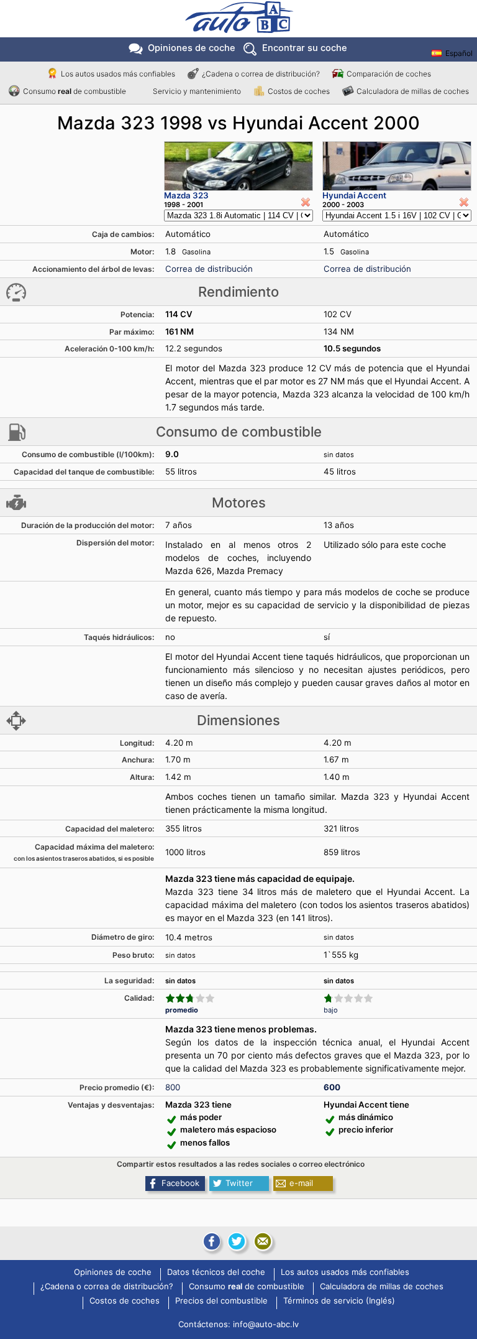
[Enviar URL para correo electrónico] (263, 1241)
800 (172, 1087)
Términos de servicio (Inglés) (339, 1301)
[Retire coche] (306, 202)
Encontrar (304, 47)
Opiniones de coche (113, 1272)
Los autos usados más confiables (118, 73)
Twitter (239, 1183)
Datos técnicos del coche (216, 1272)
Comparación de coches (389, 73)
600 (332, 1087)
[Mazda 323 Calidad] (190, 998)
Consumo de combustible (74, 91)
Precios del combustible (221, 1301)
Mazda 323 (186, 195)
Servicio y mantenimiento (197, 91)
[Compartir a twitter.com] (237, 1241)
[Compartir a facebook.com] (210, 1241)
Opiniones (191, 47)
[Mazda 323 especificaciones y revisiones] (238, 166)
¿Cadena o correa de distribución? (261, 73)
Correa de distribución (209, 269)
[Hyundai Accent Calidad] (348, 998)
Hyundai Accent (354, 195)
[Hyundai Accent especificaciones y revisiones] (396, 166)
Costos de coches (299, 91)
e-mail (301, 1183)
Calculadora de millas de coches (413, 91)
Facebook (180, 1183)
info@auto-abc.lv (266, 1324)
